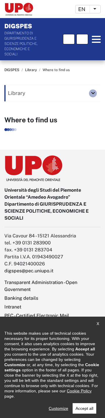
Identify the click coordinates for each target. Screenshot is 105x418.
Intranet (12, 307)
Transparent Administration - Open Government (40, 286)
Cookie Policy (79, 391)
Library (31, 70)
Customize (58, 408)
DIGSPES (11, 70)
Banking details (21, 298)
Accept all (84, 408)
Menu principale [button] (95, 39)
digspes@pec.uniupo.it (28, 271)
